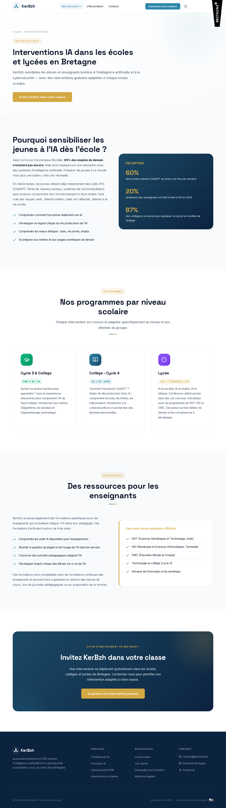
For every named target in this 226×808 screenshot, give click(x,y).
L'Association (143, 756)
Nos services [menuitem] (70, 6)
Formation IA (98, 763)
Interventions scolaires (104, 776)
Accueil (17, 31)
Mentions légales (145, 776)
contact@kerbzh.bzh (195, 756)
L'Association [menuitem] (95, 6)
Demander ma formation (162, 6)
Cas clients (141, 763)
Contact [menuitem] (114, 6)
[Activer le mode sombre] (185, 6)
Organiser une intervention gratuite (113, 693)
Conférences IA (100, 756)
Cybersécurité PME (102, 769)
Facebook (189, 769)
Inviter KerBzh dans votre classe (42, 97)
